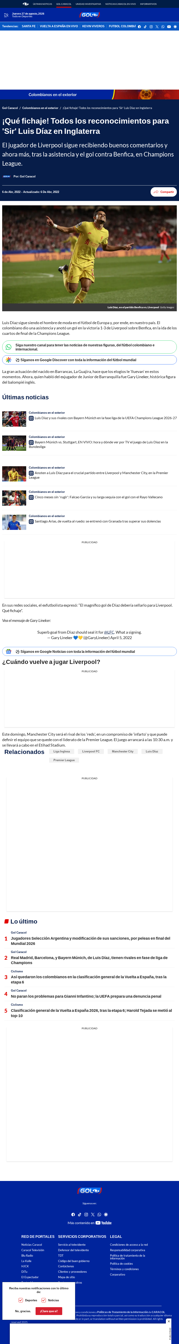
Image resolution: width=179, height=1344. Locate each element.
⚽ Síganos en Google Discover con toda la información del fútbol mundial (75, 360)
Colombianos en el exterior (40, 108)
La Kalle (26, 1261)
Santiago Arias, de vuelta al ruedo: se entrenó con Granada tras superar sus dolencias (98, 521)
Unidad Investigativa (88, 4)
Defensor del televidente (73, 1250)
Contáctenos (66, 1266)
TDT (61, 1255)
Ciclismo (17, 971)
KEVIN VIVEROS (93, 26)
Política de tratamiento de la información (127, 1257)
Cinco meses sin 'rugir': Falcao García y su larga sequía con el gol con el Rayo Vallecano (99, 497)
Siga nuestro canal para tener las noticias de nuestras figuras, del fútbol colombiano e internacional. (85, 347)
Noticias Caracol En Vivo (120, 4)
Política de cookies (121, 1263)
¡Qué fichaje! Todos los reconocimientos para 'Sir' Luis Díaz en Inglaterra (107, 108)
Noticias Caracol (31, 1244)
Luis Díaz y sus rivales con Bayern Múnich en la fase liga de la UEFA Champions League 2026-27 (106, 418)
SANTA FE (29, 26)
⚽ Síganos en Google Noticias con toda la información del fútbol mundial (75, 651)
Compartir (167, 192)
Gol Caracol (63, 4)
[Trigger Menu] (6, 15)
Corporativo (117, 1274)
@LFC (109, 632)
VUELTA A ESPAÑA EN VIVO (59, 26)
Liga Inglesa (61, 751)
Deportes (31, 1300)
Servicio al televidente (72, 1244)
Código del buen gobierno (74, 1261)
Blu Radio (27, 1255)
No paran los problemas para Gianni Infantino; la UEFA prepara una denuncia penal (86, 996)
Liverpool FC (91, 751)
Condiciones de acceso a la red (129, 1244)
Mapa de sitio (66, 1277)
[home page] (26, 4)
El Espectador (30, 1277)
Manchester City (122, 751)
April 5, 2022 (121, 637)
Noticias (53, 1300)
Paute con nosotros (70, 1282)
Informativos (148, 4)
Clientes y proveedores (72, 1271)
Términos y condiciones (124, 1269)
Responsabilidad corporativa (127, 1250)
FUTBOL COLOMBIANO (124, 26)
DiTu (24, 1271)
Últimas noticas (42, 4)
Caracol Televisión (32, 1250)
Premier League (64, 760)
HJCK (25, 1266)
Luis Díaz (152, 751)
